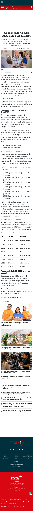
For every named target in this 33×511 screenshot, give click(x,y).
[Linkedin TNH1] (22, 449)
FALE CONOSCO (16, 466)
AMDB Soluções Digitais (17, 506)
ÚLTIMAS (5, 455)
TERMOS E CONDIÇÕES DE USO (16, 464)
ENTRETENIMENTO (27, 456)
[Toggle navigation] (3, 2)
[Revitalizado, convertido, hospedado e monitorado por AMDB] (30, 493)
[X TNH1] (16, 449)
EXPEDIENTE (16, 461)
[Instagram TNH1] (10, 449)
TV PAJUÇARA (27, 455)
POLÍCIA (16, 455)
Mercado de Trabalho (17, 7)
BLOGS (16, 456)
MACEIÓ (5, 456)
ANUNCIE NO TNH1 (16, 463)
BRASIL (16, 458)
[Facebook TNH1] (13, 449)
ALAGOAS (5, 458)
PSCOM (27, 458)
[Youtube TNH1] (19, 449)
